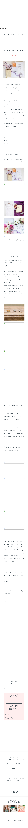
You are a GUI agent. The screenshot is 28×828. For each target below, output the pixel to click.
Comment (14, 687)
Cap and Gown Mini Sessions (21, 688)
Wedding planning (8, 43)
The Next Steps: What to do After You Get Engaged (14, 578)
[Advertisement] (14, 14)
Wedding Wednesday (19, 43)
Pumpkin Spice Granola (8, 688)
